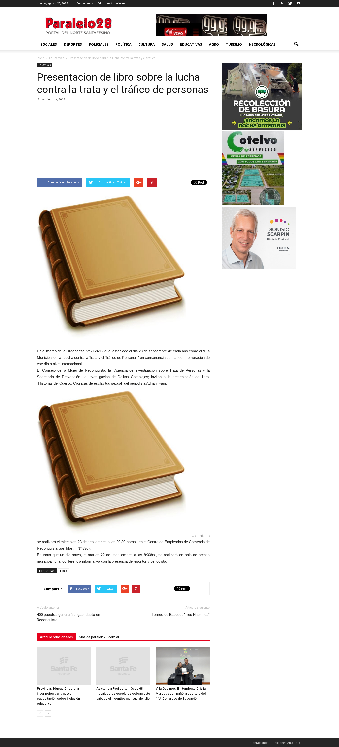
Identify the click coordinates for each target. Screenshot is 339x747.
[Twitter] (290, 3)
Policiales (98, 44)
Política (123, 44)
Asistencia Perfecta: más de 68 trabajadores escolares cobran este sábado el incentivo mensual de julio (123, 693)
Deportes (73, 44)
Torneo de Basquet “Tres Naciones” (181, 614)
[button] (296, 44)
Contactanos (84, 3)
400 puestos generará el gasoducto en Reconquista (68, 617)
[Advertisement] (123, 140)
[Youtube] (298, 3)
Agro (214, 44)
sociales (48, 44)
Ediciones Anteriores (111, 3)
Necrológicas (262, 44)
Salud (167, 44)
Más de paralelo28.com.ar (99, 637)
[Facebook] (273, 3)
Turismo (234, 44)
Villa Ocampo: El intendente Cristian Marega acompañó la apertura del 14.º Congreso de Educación (181, 693)
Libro (63, 571)
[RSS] (282, 3)
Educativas (191, 44)
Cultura (146, 44)
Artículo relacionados (56, 637)
